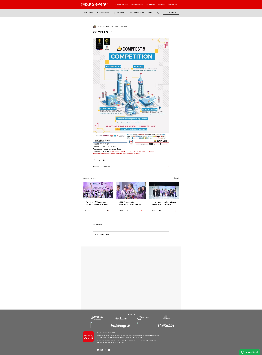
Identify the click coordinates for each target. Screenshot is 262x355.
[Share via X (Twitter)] (99, 160)
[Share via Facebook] (94, 160)
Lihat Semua (88, 13)
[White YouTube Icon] (108, 349)
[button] (137, 4)
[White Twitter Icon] (98, 349)
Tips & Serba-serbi (136, 13)
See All (176, 178)
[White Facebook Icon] (105, 349)
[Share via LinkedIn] (104, 160)
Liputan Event (118, 13)
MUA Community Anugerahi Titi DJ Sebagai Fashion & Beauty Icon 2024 (130, 203)
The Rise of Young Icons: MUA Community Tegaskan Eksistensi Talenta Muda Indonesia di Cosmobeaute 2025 (97, 203)
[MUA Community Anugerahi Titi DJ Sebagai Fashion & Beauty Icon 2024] (131, 190)
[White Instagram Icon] (101, 349)
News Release (103, 13)
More (150, 13)
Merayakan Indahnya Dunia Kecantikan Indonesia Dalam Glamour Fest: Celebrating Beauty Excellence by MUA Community (164, 203)
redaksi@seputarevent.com (105, 342)
